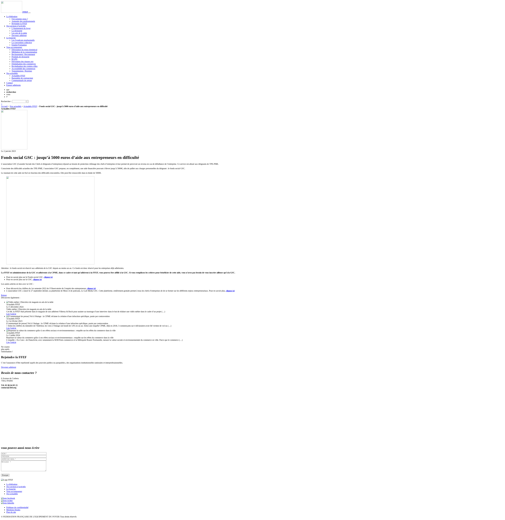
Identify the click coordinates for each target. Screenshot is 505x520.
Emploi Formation (19, 45)
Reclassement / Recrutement (23, 54)
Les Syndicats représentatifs (23, 40)
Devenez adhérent (19, 35)
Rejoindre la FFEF (19, 23)
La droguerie (17, 31)
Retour (4, 295)
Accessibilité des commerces (23, 68)
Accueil (4, 106)
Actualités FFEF (18, 76)
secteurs (16, 26)
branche (11, 38)
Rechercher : (6, 101)
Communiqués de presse (22, 80)
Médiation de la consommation (24, 52)
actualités (12, 73)
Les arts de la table (19, 33)
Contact (9, 83)
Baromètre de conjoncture (22, 78)
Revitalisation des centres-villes (24, 66)
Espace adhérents (13, 85)
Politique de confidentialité (17, 507)
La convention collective (22, 42)
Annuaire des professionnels (23, 21)
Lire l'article (11, 314)
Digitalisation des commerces (24, 64)
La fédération (11, 16)
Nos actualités (15, 106)
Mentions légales (13, 510)
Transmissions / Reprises (22, 71)
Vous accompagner (14, 47)
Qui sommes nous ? (20, 19)
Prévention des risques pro (22, 61)
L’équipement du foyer (21, 28)
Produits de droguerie (20, 57)
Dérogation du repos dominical (24, 50)
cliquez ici (48, 277)
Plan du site (11, 512)
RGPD (14, 59)
